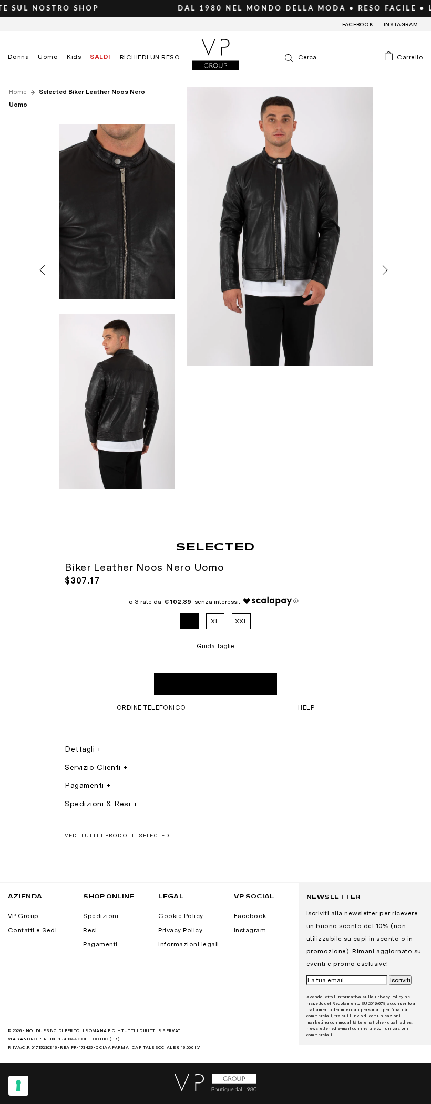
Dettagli (80, 749)
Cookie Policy (180, 916)
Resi (90, 930)
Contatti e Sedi (32, 930)
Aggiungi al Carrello (215, 684)
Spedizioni (100, 916)
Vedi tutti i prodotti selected (117, 835)
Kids (74, 56)
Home (18, 92)
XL (215, 621)
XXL (241, 621)
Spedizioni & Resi (98, 803)
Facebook (358, 24)
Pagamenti (84, 785)
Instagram (401, 24)
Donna (18, 56)
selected (215, 546)
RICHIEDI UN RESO (150, 57)
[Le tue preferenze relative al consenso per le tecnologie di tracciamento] (18, 1086)
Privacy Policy (180, 930)
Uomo (48, 56)
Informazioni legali (188, 944)
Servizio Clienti (93, 767)
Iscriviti (400, 980)
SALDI (100, 56)
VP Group (23, 916)
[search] (331, 57)
